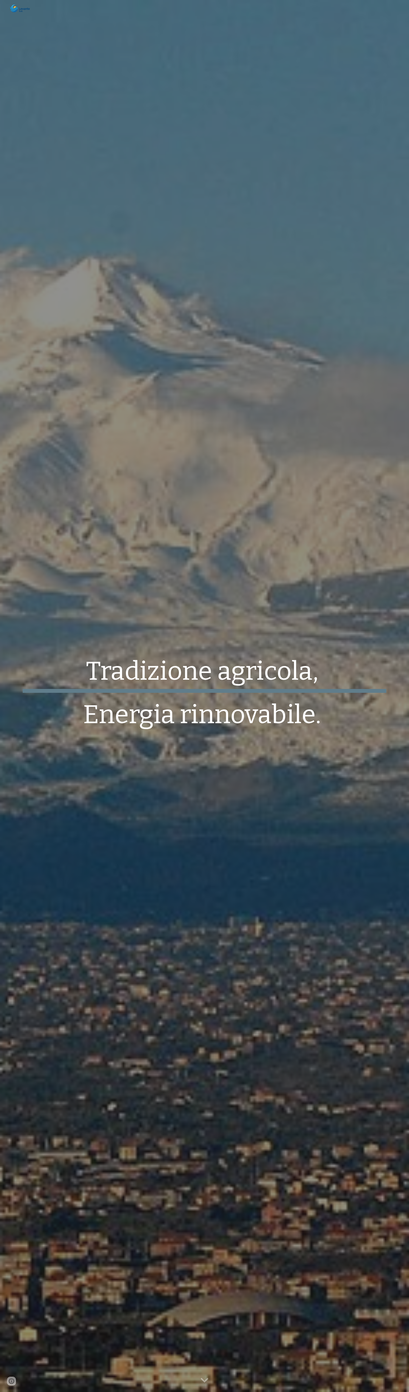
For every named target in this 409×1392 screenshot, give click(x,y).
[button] (204, 1380)
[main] (204, 696)
